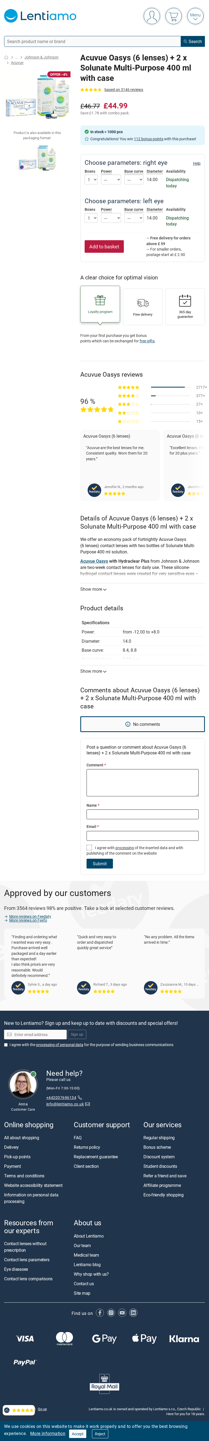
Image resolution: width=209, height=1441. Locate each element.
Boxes (90, 171)
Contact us (84, 1283)
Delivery (11, 1147)
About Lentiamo (89, 1236)
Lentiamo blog (87, 1264)
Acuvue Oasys (94, 561)
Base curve (133, 171)
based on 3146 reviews (123, 89)
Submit (100, 864)
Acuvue (17, 62)
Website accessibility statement (33, 1185)
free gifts (147, 340)
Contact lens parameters (26, 1259)
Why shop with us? (91, 1274)
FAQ (77, 1138)
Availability (176, 171)
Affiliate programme (162, 1185)
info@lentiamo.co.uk (65, 1104)
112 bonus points (148, 138)
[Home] (6, 57)
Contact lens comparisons (28, 1278)
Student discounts (160, 1166)
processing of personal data (59, 1044)
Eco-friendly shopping (163, 1195)
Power (106, 171)
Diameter (155, 171)
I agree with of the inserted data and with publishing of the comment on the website (135, 850)
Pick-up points (17, 1157)
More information (47, 1433)
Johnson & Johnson (41, 57)
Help (197, 163)
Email (93, 826)
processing (124, 847)
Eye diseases (16, 1269)
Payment (12, 1166)
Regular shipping (159, 1138)
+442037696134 (61, 1097)
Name (93, 805)
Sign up (77, 1034)
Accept (78, 1433)
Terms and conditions (24, 1176)
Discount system (158, 1157)
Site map (82, 1293)
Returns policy (87, 1147)
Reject (100, 1433)
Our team (82, 1245)
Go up (42, 1408)
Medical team (86, 1255)
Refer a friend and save (164, 1176)
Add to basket (104, 246)
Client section (86, 1166)
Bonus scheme (157, 1147)
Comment (96, 764)
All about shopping (21, 1138)
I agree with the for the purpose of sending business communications (91, 1044)
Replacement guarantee (96, 1157)
